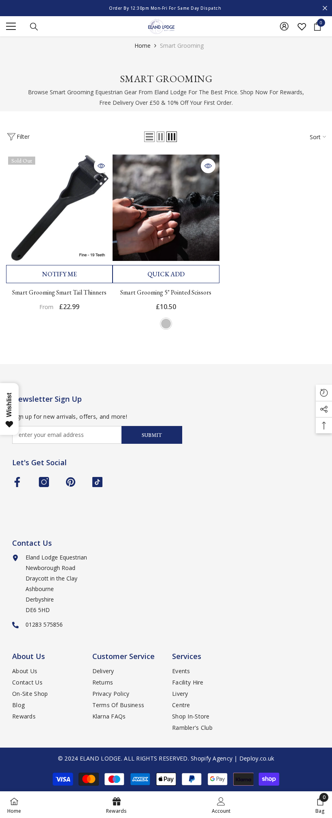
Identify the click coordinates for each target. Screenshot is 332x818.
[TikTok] (97, 482)
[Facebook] (17, 482)
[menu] (11, 26)
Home (142, 45)
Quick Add (166, 274)
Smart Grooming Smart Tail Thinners (59, 292)
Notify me (59, 274)
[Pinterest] (70, 482)
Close (325, 8)
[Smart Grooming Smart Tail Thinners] (59, 208)
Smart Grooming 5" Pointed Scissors (165, 292)
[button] (149, 136)
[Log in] (284, 26)
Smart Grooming (182, 45)
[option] (166, 8)
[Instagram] (44, 482)
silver (166, 324)
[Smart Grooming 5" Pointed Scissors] (166, 208)
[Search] (34, 27)
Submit (152, 435)
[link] (221, 804)
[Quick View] (101, 166)
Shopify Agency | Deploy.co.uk (232, 758)
